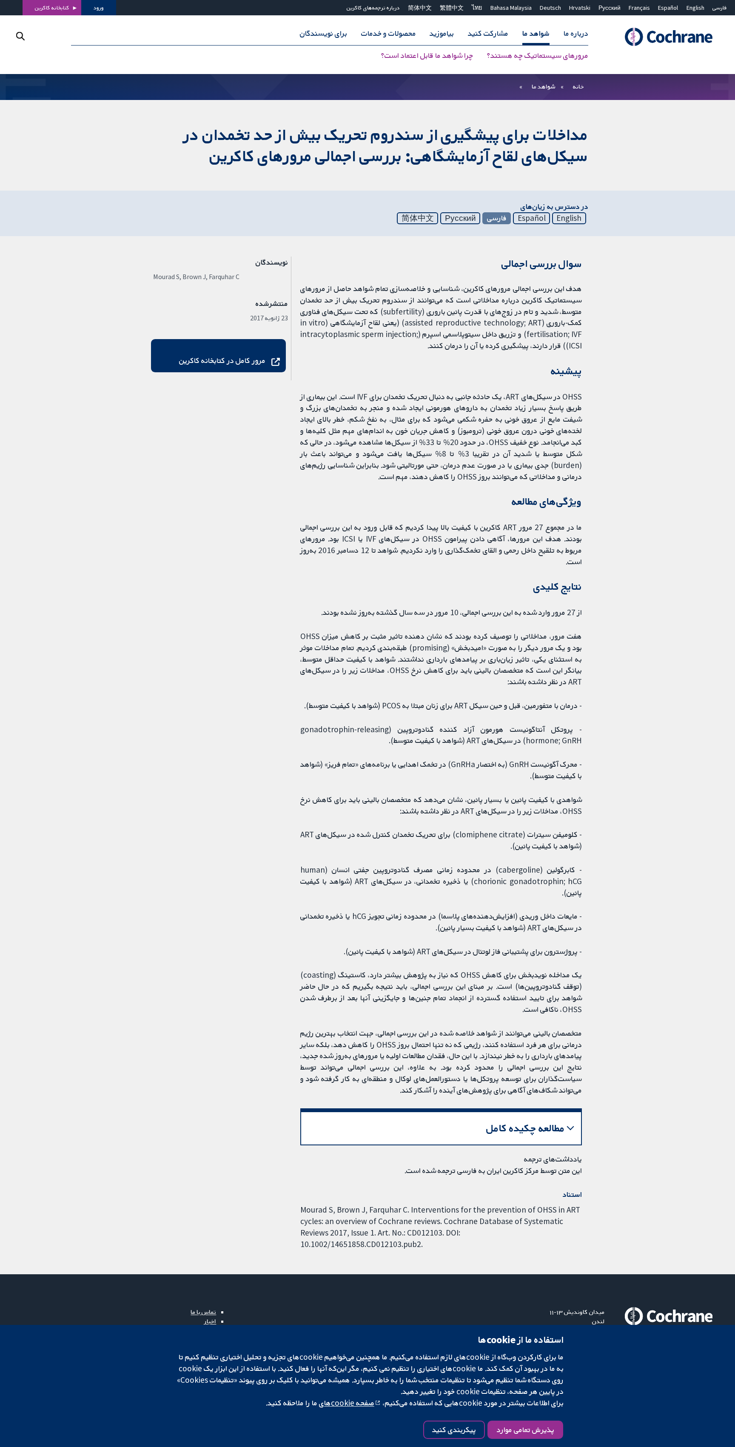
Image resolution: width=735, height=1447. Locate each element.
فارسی (719, 7)
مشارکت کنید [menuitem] (488, 33)
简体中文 (420, 7)
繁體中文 (452, 7)
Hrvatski (579, 7)
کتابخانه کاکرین (52, 7)
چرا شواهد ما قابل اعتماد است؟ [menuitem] (427, 55)
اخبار (210, 1321)
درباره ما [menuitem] (576, 33)
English (695, 7)
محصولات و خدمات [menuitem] (388, 33)
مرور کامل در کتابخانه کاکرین (222, 360)
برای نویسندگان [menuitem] (323, 33)
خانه (578, 86)
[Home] (664, 37)
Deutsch (550, 7)
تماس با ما (203, 1311)
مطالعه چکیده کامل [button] (525, 1128)
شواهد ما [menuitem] (536, 33)
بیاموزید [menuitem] (442, 33)
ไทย (477, 7)
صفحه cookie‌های (346, 1403)
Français (639, 7)
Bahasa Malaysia (511, 7)
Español (668, 7)
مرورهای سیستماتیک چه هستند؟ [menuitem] (537, 55)
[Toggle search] (20, 36)
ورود (99, 7)
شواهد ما (543, 86)
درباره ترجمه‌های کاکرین (373, 7)
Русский (609, 7)
